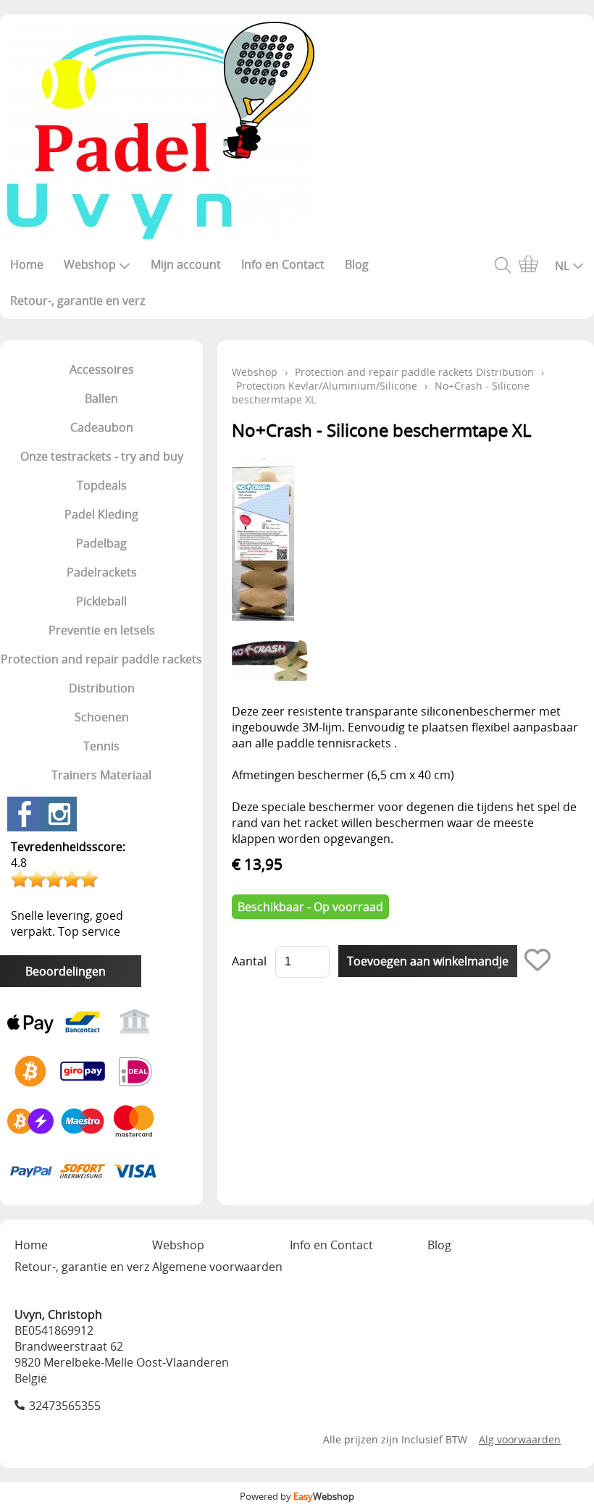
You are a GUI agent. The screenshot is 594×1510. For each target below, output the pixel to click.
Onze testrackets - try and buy (101, 456)
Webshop (90, 264)
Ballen (101, 398)
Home (26, 264)
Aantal (249, 961)
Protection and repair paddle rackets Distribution (101, 673)
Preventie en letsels (102, 630)
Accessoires (102, 369)
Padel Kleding (101, 514)
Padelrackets (102, 572)
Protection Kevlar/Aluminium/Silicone (326, 386)
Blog (357, 264)
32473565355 (65, 1406)
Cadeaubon (101, 427)
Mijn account (186, 264)
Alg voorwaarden (520, 1439)
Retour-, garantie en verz (77, 301)
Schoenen (102, 717)
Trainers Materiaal (101, 775)
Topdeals (102, 485)
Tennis (101, 746)
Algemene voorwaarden (217, 1267)
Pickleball (101, 601)
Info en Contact (283, 264)
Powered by (297, 1496)
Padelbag (101, 543)
